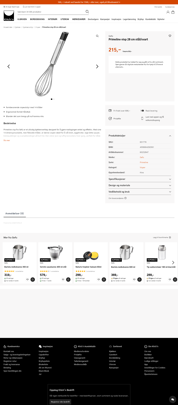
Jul (40, 374)
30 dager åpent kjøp (12, 7)
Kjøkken (18, 27)
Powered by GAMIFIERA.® (13, 223)
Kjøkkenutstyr (28, 27)
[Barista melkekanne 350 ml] (19, 252)
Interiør (112, 361)
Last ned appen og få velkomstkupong (155, 118)
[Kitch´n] (9, 16)
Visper (37, 27)
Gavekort (113, 354)
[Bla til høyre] (97, 66)
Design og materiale (119, 185)
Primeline (144, 162)
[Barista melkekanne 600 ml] (126, 252)
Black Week (44, 370)
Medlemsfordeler (81, 351)
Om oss (147, 351)
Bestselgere (93, 19)
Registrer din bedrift (60, 401)
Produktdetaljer (117, 135)
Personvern (149, 370)
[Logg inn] (168, 12)
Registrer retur (10, 361)
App (146, 364)
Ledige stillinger (151, 361)
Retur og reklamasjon (13, 357)
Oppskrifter (44, 354)
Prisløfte (117, 118)
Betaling (7, 367)
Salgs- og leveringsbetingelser (17, 354)
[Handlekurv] (172, 12)
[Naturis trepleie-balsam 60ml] (91, 252)
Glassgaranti (79, 357)
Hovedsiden (8, 27)
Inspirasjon (116, 19)
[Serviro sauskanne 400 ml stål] (55, 252)
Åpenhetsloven (150, 374)
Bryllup (141, 19)
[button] (170, 36)
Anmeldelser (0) (14, 213)
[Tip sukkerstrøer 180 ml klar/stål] (162, 252)
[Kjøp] (33, 279)
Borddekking (114, 357)
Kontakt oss (9, 351)
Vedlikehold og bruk (119, 191)
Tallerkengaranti (81, 361)
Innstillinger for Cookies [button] (154, 367)
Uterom (112, 364)
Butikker (148, 354)
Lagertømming (129, 19)
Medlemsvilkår (80, 364)
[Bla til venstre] (8, 66)
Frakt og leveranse (12, 364)
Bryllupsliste (44, 361)
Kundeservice (169, 7)
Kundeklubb (150, 19)
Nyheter (161, 19)
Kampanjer (105, 19)
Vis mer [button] (7, 140)
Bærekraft (149, 357)
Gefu (111, 36)
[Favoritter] (27, 279)
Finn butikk (158, 7)
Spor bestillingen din (12, 370)
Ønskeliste (43, 364)
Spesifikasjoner (117, 179)
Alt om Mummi (45, 367)
